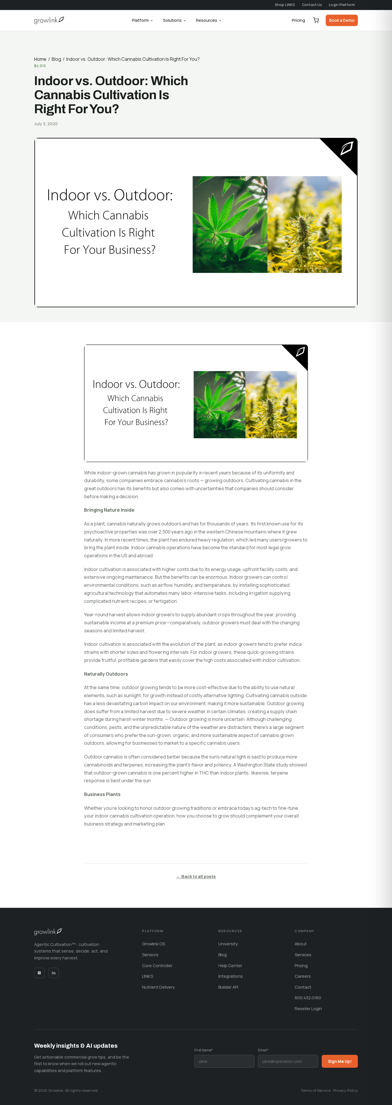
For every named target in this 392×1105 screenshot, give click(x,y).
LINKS (147, 976)
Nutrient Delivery (158, 987)
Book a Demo (341, 20)
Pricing (298, 20)
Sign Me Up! (340, 1061)
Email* (263, 1050)
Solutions (172, 20)
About (301, 943)
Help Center (230, 965)
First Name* (203, 1050)
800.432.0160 (308, 997)
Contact (303, 987)
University (228, 943)
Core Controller (157, 965)
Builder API (228, 987)
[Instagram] (39, 973)
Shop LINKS (285, 4)
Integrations (230, 976)
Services (303, 954)
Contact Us (312, 4)
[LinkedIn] (53, 973)
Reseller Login (308, 1008)
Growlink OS (153, 943)
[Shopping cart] (316, 20)
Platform (140, 20)
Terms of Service (316, 1090)
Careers (303, 976)
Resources (206, 20)
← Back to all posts (196, 876)
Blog (56, 59)
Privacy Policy (345, 1090)
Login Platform (342, 4)
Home (40, 59)
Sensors (150, 954)
